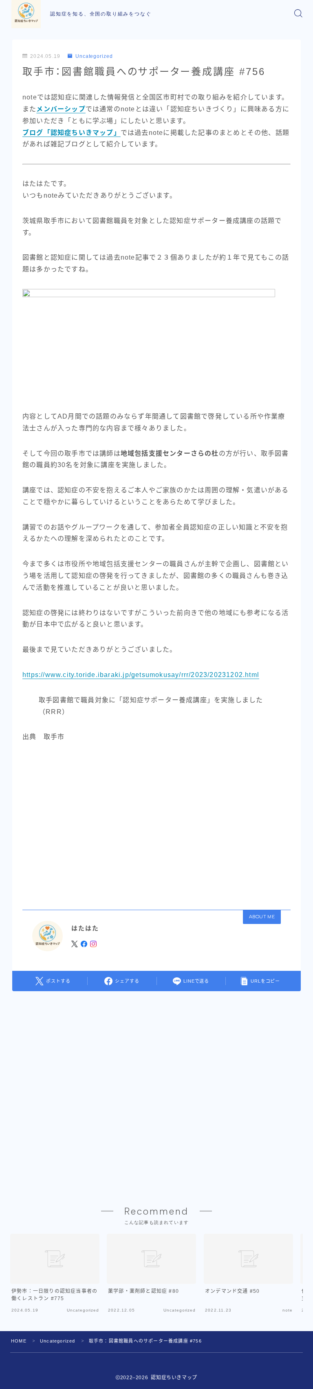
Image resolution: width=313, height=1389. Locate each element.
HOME (18, 1340)
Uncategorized (94, 56)
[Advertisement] (156, 823)
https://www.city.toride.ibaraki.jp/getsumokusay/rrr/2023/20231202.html (140, 674)
